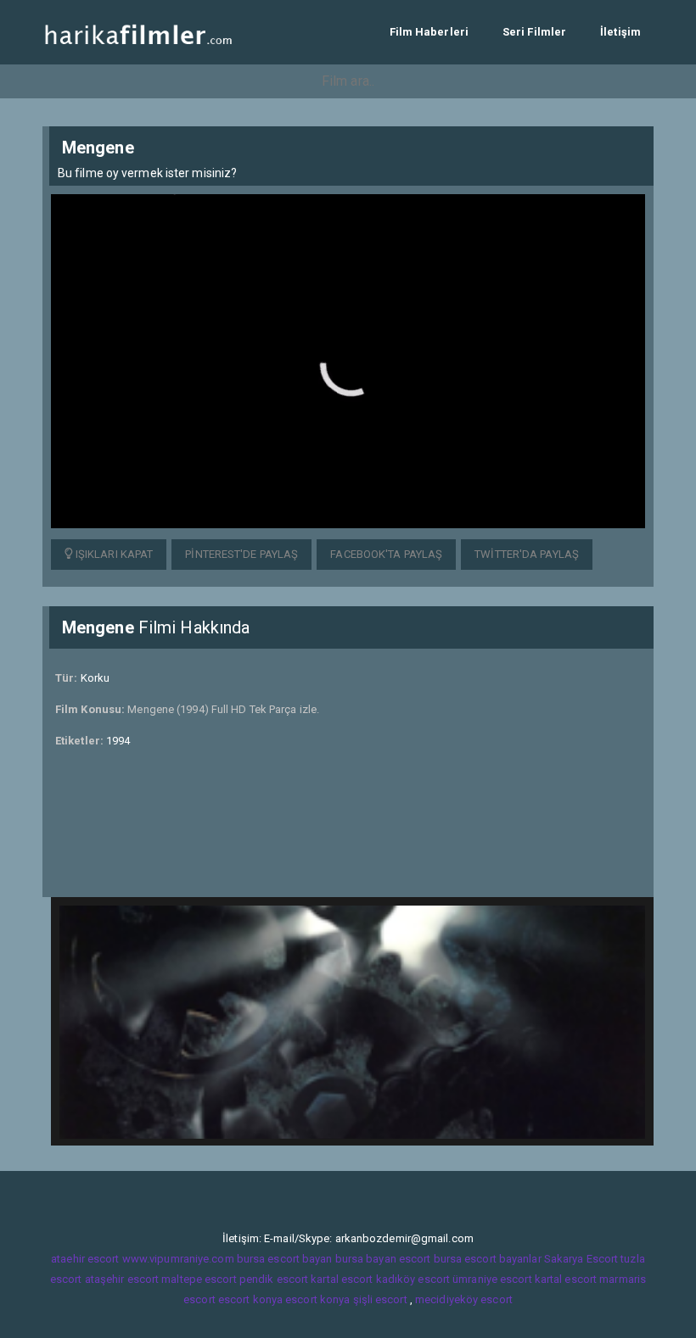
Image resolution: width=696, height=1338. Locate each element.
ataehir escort (85, 1258)
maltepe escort (198, 1279)
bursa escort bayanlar (488, 1258)
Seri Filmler (534, 31)
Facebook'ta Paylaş (386, 554)
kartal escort (342, 1279)
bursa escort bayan (285, 1258)
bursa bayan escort (383, 1258)
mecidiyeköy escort (464, 1299)
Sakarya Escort (581, 1258)
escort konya (250, 1299)
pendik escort (273, 1279)
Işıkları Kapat (113, 554)
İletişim (620, 31)
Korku (95, 678)
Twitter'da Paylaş (526, 554)
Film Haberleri (429, 31)
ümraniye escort (492, 1279)
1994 (118, 740)
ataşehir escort (122, 1279)
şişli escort (380, 1299)
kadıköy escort (413, 1279)
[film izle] (138, 32)
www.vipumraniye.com (178, 1258)
